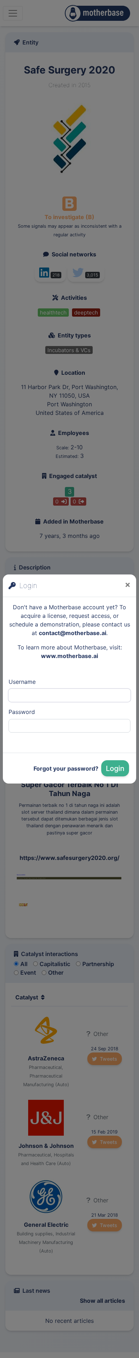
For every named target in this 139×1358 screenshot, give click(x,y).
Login (115, 768)
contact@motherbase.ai (72, 633)
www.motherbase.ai (69, 655)
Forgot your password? (66, 768)
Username (22, 681)
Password (22, 711)
